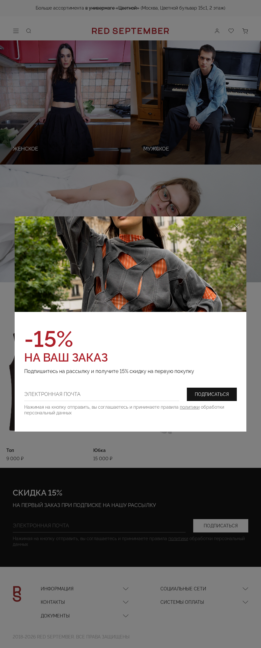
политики (190, 407)
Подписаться (212, 394)
